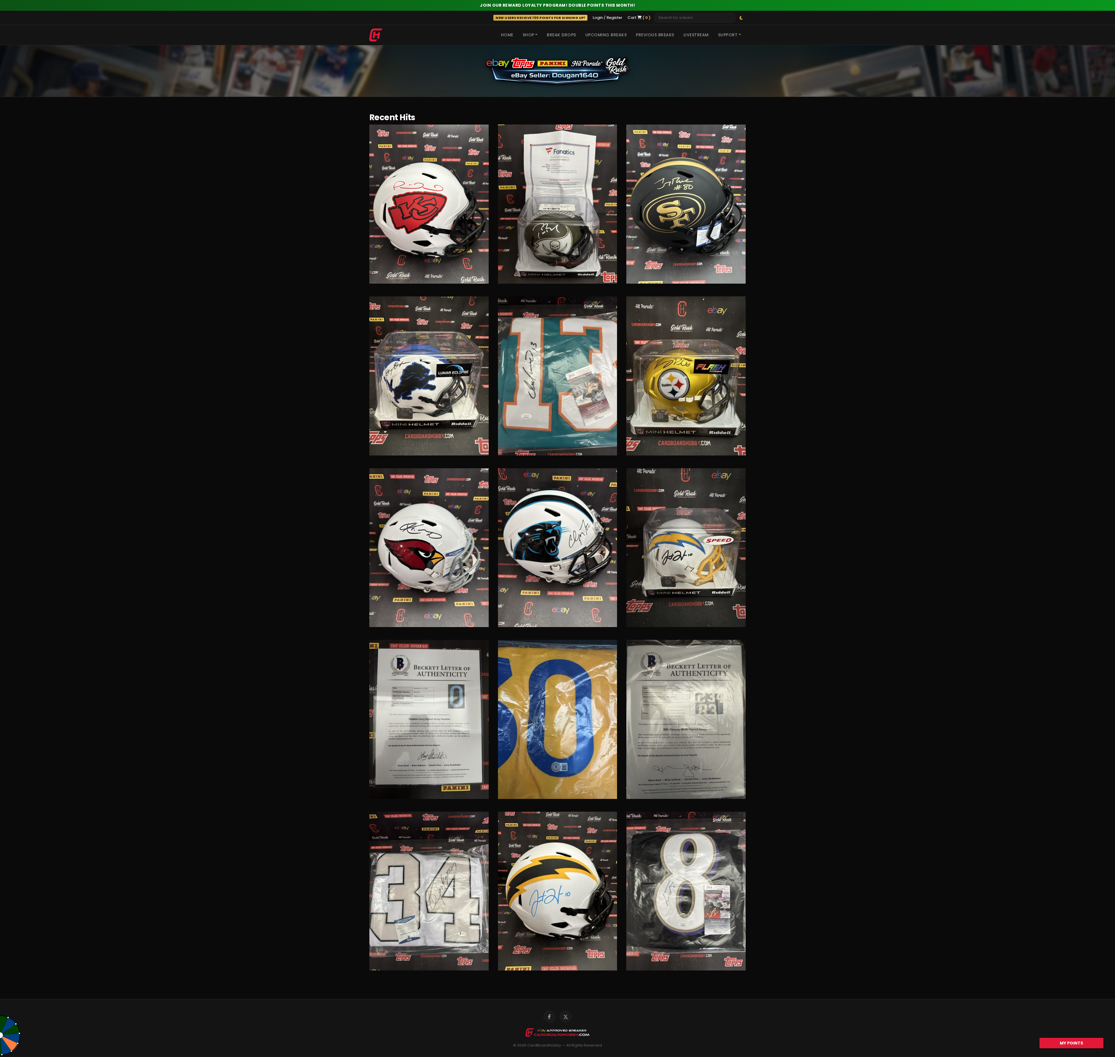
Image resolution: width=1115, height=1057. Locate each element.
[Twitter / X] (565, 1016)
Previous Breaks (655, 35)
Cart (638, 17)
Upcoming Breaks (606, 35)
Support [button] (728, 35)
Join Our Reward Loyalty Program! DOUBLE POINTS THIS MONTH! (557, 5)
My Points (1071, 1043)
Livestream (696, 35)
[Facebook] (549, 1016)
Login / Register (607, 17)
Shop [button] (528, 35)
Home (507, 35)
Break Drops (561, 35)
